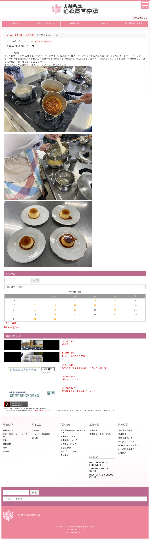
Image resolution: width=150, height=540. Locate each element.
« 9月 (7, 323)
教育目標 (7, 444)
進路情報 (94, 424)
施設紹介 (7, 451)
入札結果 (122, 453)
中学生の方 (16, 23)
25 (75, 314)
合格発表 (65, 455)
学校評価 (122, 434)
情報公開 (123, 424)
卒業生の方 (75, 23)
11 (75, 305)
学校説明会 (66, 448)
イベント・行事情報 (41, 434)
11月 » (15, 323)
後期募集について (69, 440)
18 (75, 310)
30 (35, 319)
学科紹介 (36, 430)
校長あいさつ (9, 430)
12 (95, 305)
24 (55, 314)
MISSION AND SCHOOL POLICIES (101, 476)
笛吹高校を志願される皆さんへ (73, 431)
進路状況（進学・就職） (100, 434)
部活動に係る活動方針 (128, 445)
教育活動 (39, 41)
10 (55, 305)
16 (35, 310)
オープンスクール (69, 451)
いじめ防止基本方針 (127, 449)
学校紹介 (8, 424)
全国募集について (69, 444)
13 (115, 305)
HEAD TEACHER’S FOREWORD (98, 464)
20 (115, 310)
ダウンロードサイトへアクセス (41, 410)
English (93, 457)
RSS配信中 (13, 327)
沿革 (5, 448)
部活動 (35, 438)
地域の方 (104, 23)
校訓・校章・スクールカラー (15, 435)
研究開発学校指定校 (133, 23)
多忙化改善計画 (125, 438)
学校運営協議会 (125, 430)
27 (115, 314)
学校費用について (126, 441)
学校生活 (37, 424)
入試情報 (66, 424)
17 (55, 310)
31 (55, 319)
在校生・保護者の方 (45, 23)
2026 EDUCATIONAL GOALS (99, 470)
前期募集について (69, 436)
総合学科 (48, 41)
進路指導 (93, 430)
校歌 (5, 440)
